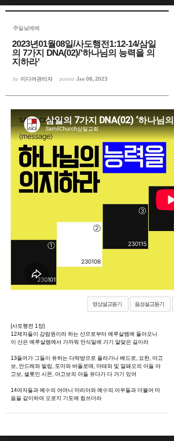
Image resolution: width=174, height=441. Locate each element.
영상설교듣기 (107, 304)
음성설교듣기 (149, 304)
